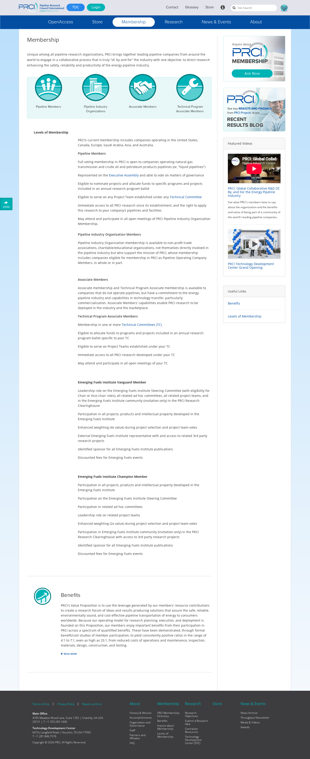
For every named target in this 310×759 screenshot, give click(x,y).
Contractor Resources (191, 730)
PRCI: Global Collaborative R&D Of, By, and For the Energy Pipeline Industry (254, 192)
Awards (245, 727)
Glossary (192, 7)
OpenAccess (60, 22)
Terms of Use (40, 704)
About (256, 22)
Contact (172, 7)
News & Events (216, 22)
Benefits (234, 303)
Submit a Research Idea (196, 722)
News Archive (249, 713)
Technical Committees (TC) (142, 324)
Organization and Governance (140, 724)
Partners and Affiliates (137, 737)
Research (174, 22)
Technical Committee (186, 197)
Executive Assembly (124, 175)
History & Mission (141, 713)
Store (209, 7)
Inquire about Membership (165, 727)
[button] (60, 22)
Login (96, 7)
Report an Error (92, 704)
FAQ (132, 743)
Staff (132, 730)
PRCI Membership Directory (168, 714)
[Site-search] (234, 8)
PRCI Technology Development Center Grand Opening (251, 265)
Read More (70, 653)
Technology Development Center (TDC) (193, 740)
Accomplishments (141, 717)
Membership (134, 22)
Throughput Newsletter (255, 717)
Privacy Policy (65, 704)
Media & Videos (250, 722)
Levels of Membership (244, 316)
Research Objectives (191, 714)
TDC (75, 7)
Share (6, 206)
